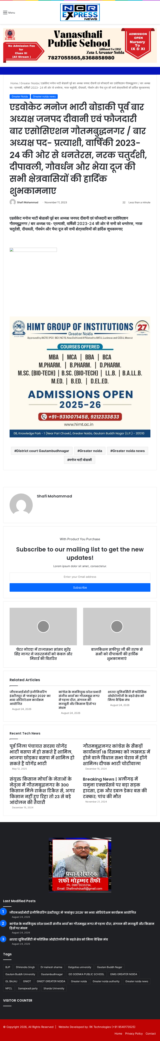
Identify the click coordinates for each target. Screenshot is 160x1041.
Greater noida (91, 451)
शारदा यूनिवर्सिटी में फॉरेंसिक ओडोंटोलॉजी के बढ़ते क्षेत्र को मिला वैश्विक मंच (127, 696)
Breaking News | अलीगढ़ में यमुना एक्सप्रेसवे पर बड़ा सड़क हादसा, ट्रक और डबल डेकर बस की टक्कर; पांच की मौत (115, 788)
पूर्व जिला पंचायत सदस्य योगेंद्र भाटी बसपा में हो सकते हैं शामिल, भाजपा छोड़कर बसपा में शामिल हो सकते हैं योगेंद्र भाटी (42, 755)
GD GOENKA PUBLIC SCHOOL (86, 974)
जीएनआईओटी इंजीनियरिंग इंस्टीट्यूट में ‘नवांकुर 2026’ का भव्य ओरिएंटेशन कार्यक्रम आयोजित (30, 698)
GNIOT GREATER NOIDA (51, 981)
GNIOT (27, 981)
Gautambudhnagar (52, 974)
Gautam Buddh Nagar (109, 967)
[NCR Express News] (80, 12)
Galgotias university (79, 967)
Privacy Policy (134, 1033)
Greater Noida (29, 83)
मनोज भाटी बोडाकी (80, 460)
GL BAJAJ (11, 981)
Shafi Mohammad (27, 202)
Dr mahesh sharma (51, 967)
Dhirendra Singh (25, 967)
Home (14, 83)
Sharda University (54, 988)
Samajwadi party (28, 988)
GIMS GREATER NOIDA (123, 974)
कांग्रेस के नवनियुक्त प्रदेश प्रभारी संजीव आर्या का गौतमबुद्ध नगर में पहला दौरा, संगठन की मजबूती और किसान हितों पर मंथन (80, 700)
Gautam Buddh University (20, 974)
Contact (151, 1033)
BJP (7, 967)
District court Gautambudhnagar (42, 451)
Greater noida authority (106, 981)
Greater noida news (44, 96)
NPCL (8, 988)
